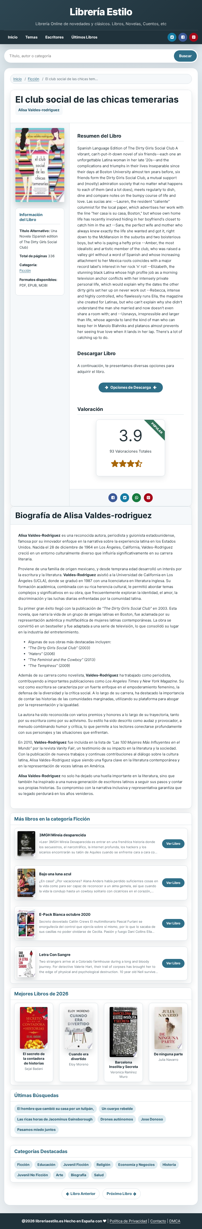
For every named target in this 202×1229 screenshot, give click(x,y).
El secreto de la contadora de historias (34, 1058)
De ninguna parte (168, 1054)
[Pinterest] (193, 37)
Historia (169, 1164)
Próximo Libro (119, 1193)
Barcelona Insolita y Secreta (123, 1064)
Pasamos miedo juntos (36, 1129)
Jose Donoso (152, 1119)
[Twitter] (172, 37)
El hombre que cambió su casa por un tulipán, (55, 1108)
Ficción (33, 79)
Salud (99, 1175)
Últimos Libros (84, 37)
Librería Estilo (101, 12)
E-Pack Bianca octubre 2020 (64, 914)
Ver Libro (173, 843)
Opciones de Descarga (130, 387)
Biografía (78, 1175)
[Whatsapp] (136, 497)
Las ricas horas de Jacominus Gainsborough (55, 1119)
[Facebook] (182, 37)
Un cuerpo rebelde (117, 1108)
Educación (46, 1164)
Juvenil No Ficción (32, 1175)
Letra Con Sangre (54, 954)
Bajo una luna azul (55, 874)
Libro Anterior (82, 1193)
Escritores (54, 37)
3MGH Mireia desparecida (62, 835)
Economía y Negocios (136, 1164)
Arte (59, 1175)
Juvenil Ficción (76, 1164)
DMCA (174, 1221)
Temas (31, 37)
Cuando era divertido (78, 1056)
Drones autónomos (117, 1119)
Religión (103, 1164)
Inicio (12, 37)
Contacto (158, 1221)
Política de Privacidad (128, 1221)
